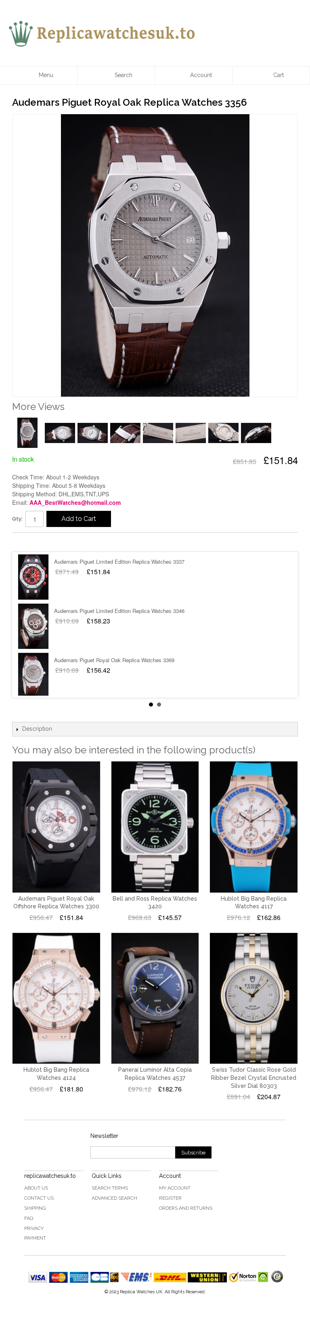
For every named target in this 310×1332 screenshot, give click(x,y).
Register (170, 1198)
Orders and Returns (185, 1208)
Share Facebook (26, 542)
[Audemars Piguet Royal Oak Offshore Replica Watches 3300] (56, 827)
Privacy (34, 1228)
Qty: (17, 519)
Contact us (39, 1198)
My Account (175, 1188)
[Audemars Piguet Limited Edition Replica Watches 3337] (33, 577)
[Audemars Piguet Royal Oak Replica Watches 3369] (33, 675)
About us (36, 1188)
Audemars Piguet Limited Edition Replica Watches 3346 (119, 611)
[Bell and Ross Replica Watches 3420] (155, 827)
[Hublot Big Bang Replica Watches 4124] (56, 998)
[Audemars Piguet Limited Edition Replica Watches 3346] (33, 626)
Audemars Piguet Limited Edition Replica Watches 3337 (119, 561)
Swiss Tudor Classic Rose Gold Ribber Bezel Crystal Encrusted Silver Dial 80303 (253, 1077)
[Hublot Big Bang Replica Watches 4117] (253, 827)
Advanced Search (114, 1198)
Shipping (35, 1208)
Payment (35, 1238)
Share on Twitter (42, 542)
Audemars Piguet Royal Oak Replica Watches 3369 (114, 660)
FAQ (28, 1218)
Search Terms (110, 1188)
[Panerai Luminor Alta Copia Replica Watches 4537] (155, 998)
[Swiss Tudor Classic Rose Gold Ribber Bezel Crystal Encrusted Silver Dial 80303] (253, 998)
